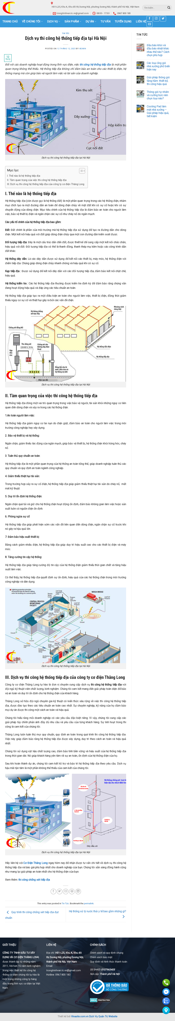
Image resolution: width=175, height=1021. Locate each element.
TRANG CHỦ (10, 21)
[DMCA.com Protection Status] (100, 1000)
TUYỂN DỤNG (123, 21)
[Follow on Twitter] (163, 19)
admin (82, 49)
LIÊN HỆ (141, 21)
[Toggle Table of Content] (80, 171)
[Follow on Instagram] (156, 19)
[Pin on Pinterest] (72, 891)
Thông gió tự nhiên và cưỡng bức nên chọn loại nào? (158, 95)
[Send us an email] (149, 24)
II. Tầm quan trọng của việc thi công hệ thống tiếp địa (36, 180)
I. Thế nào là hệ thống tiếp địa (23, 175)
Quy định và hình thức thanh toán (108, 961)
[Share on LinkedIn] (78, 891)
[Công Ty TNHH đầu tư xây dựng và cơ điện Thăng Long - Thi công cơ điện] (24, 8)
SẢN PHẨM (72, 21)
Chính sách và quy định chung (106, 952)
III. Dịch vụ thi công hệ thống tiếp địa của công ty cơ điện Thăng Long (45, 184)
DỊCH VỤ (52, 21)
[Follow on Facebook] (149, 19)
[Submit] (169, 8)
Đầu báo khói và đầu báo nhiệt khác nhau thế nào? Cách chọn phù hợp (158, 50)
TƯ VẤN (105, 21)
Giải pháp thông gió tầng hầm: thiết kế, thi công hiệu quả (158, 80)
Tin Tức (65, 33)
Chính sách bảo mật (101, 957)
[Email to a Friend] (66, 891)
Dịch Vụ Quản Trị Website (103, 1016)
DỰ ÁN (90, 21)
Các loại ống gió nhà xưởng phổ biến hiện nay (158, 66)
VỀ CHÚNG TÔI (31, 21)
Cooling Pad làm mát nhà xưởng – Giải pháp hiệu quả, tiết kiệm (158, 111)
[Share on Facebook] (53, 891)
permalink (88, 903)
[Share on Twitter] (59, 891)
